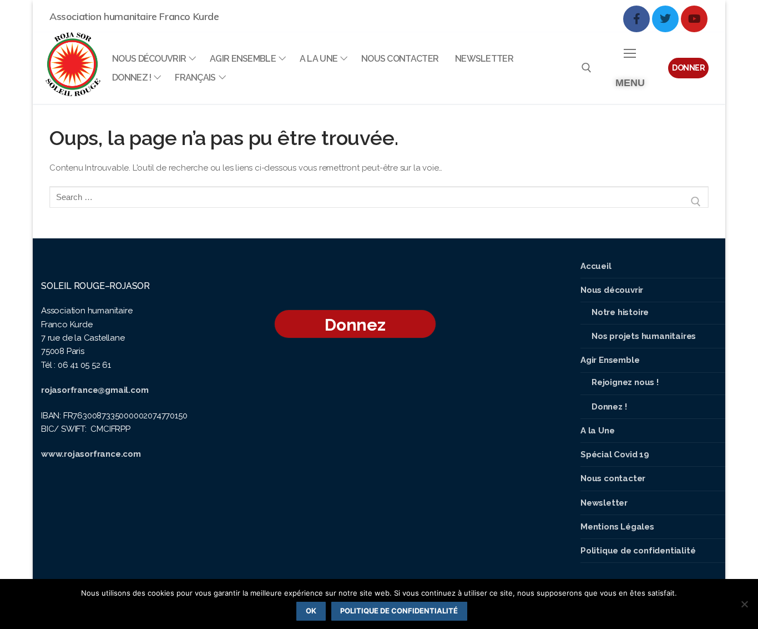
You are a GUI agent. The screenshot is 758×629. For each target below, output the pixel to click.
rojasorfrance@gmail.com (94, 390)
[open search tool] (587, 68)
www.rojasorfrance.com (91, 454)
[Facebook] (636, 19)
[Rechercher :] (379, 201)
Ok (311, 610)
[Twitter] (665, 19)
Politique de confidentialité (399, 610)
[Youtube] (694, 19)
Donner (688, 67)
